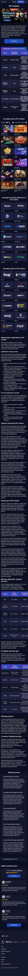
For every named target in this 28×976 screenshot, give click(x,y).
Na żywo (9, 122)
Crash (16, 122)
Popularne (3, 122)
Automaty (23, 122)
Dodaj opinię (14, 876)
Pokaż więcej (14, 925)
